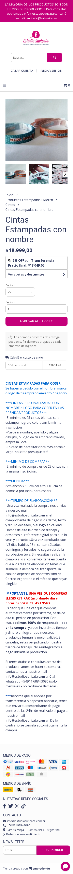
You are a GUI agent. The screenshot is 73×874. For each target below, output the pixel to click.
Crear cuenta (22, 70)
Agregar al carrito (36, 321)
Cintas (10, 204)
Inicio (9, 195)
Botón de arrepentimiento (23, 834)
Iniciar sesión (51, 70)
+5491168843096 (18, 825)
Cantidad (10, 285)
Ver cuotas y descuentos (26, 274)
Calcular (55, 365)
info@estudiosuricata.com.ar (25, 821)
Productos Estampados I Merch (29, 200)
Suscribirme (53, 850)
